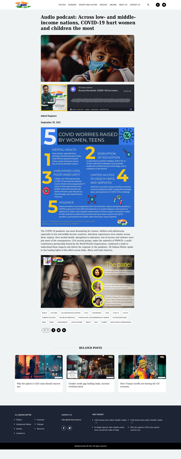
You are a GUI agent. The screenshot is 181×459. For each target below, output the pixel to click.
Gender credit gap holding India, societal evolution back (89, 385)
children (53, 313)
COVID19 (125, 313)
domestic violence (49, 317)
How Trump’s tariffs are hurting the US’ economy (140, 385)
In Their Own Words (120, 317)
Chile (86, 313)
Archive (113, 5)
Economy (72, 5)
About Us (123, 5)
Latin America (62, 322)
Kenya (51, 322)
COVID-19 (116, 313)
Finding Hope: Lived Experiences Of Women (93, 317)
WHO (96, 322)
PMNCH (88, 322)
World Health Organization (121, 322)
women (104, 322)
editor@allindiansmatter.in (71, 420)
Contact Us (135, 5)
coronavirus (96, 313)
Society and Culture (88, 5)
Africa (44, 313)
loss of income (76, 322)
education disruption (67, 317)
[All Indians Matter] (23, 4)
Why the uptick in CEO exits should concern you (38, 385)
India (44, 322)
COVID (107, 313)
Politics (62, 5)
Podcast (103, 5)
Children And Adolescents (70, 313)
